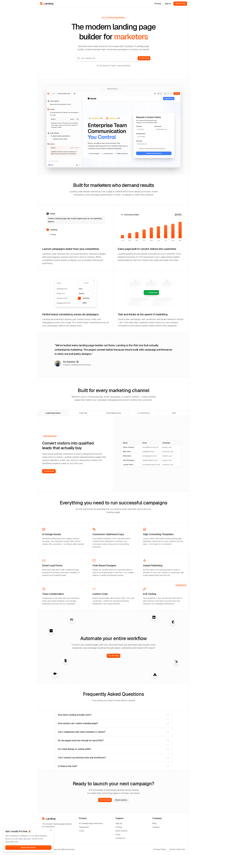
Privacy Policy (160, 849)
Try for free (180, 3)
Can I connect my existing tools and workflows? (82, 757)
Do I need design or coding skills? (74, 749)
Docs (118, 834)
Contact (155, 827)
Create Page (151, 292)
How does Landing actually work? (75, 714)
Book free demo (28, 847)
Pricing (157, 3)
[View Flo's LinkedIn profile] (77, 362)
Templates (84, 827)
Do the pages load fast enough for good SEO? (81, 740)
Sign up (119, 823)
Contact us (120, 838)
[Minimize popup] (50, 830)
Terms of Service (177, 849)
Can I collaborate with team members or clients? (81, 732)
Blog (154, 823)
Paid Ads (83, 413)
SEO (174, 413)
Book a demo (121, 800)
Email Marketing (113, 413)
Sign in (168, 3)
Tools (81, 831)
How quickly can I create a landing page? (78, 723)
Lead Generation (53, 413)
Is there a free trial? (67, 766)
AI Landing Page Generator (91, 823)
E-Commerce (144, 413)
